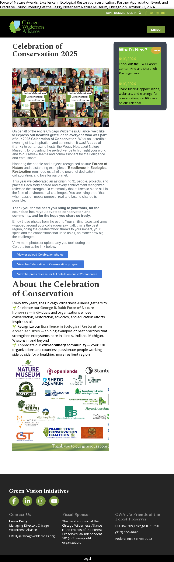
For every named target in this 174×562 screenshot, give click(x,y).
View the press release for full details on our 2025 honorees (57, 274)
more (156, 50)
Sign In (131, 13)
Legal (87, 558)
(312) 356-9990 (127, 532)
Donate (119, 13)
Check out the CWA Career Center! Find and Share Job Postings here (138, 68)
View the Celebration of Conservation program (48, 264)
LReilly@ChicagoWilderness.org (32, 536)
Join (109, 13)
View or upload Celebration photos (40, 254)
